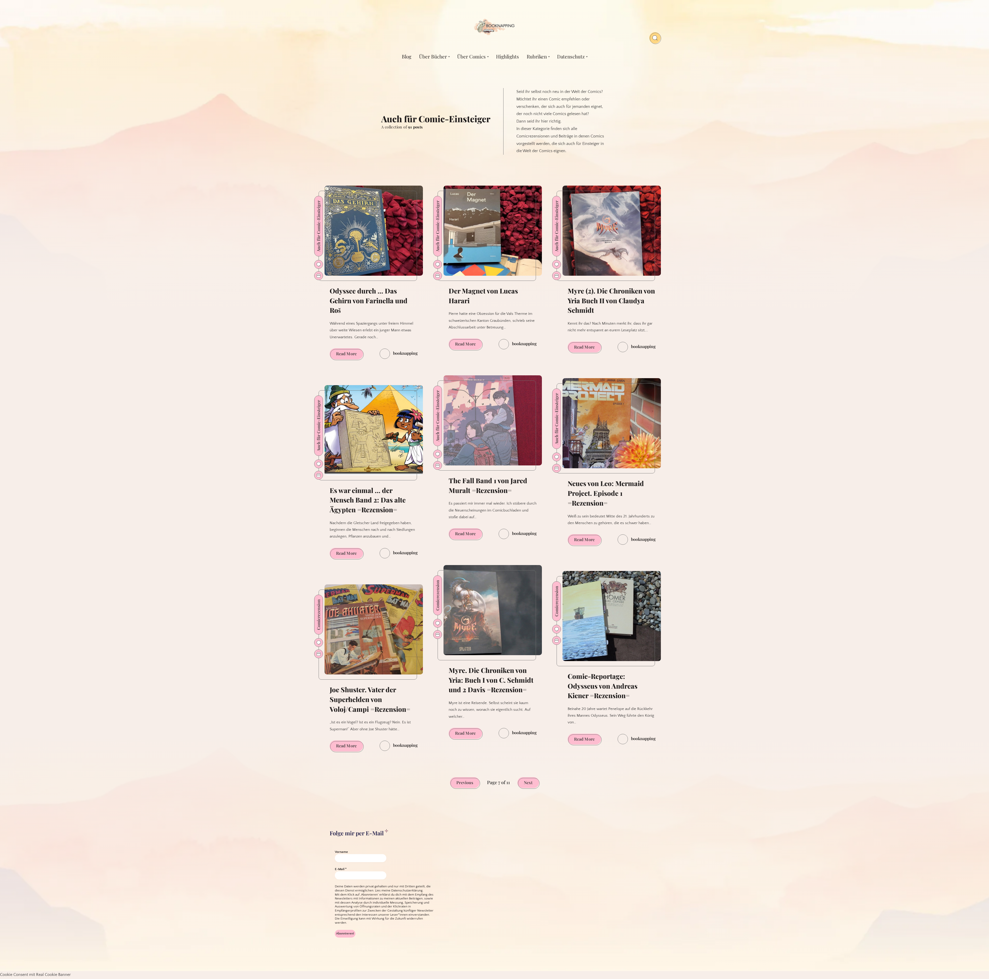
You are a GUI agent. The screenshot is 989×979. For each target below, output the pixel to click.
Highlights (507, 56)
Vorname (341, 852)
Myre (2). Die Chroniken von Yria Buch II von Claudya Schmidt (611, 300)
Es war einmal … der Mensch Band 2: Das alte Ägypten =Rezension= (368, 500)
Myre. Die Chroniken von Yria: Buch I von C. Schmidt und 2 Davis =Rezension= (491, 680)
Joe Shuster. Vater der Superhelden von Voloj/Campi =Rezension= (370, 699)
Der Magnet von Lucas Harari (483, 295)
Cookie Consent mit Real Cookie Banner (35, 974)
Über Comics (471, 56)
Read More (349, 355)
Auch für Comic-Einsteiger (318, 226)
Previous (464, 782)
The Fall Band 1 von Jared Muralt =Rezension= (488, 485)
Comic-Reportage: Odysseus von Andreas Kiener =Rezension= (602, 686)
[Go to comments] (318, 264)
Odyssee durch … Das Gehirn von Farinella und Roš (368, 300)
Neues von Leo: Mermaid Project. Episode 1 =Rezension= (606, 493)
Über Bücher (433, 56)
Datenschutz (571, 56)
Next (528, 782)
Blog (406, 56)
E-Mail (341, 869)
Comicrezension (318, 614)
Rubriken (537, 56)
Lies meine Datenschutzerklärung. (399, 890)
